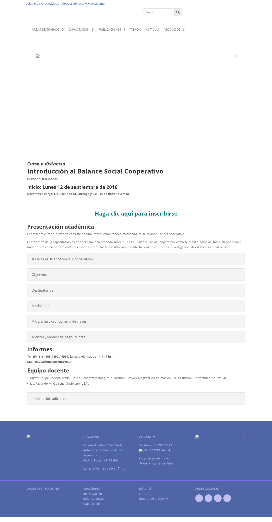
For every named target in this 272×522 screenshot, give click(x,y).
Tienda (135, 29)
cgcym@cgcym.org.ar (154, 458)
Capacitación (78, 29)
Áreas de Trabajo (46, 29)
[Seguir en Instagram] (227, 498)
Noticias (152, 29)
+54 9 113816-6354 (156, 450)
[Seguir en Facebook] (199, 498)
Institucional (177, 3)
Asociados (172, 29)
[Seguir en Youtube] (218, 498)
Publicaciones (109, 29)
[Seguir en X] (208, 498)
